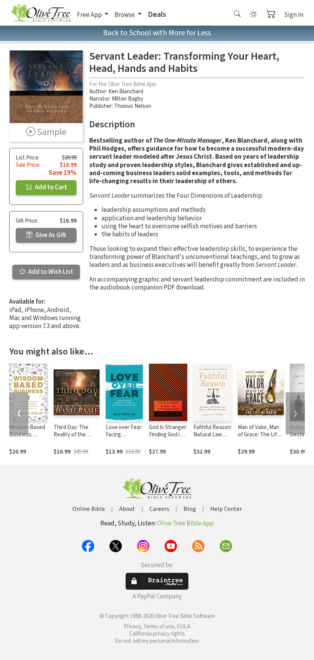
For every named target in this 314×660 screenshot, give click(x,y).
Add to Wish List (50, 271)
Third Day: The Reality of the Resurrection (71, 434)
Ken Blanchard (125, 92)
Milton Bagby (127, 99)
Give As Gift (50, 235)
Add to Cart (50, 187)
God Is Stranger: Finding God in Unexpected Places (168, 438)
